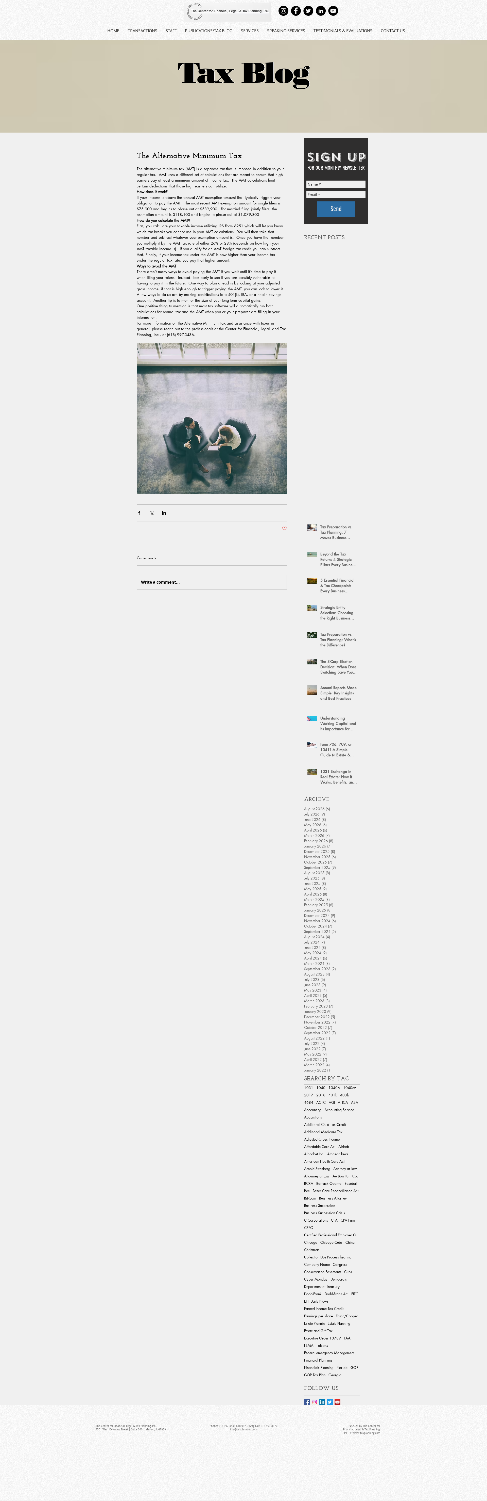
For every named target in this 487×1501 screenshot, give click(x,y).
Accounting (312, 1110)
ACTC (321, 1102)
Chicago (310, 1242)
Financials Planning (319, 1367)
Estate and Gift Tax (318, 1331)
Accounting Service (339, 1110)
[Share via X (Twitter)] (151, 512)
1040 (320, 1087)
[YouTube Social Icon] (337, 1402)
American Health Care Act (324, 1161)
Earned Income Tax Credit (323, 1308)
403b (344, 1095)
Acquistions (313, 1117)
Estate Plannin (314, 1323)
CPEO (308, 1227)
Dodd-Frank (313, 1294)
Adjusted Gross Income (322, 1139)
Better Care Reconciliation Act (335, 1191)
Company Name (317, 1264)
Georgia (334, 1375)
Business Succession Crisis (324, 1213)
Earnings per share (318, 1316)
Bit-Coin (310, 1198)
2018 (320, 1095)
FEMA (309, 1345)
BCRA (308, 1183)
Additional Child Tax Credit (325, 1124)
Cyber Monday (315, 1279)
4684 (308, 1102)
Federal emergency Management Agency (332, 1353)
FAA (347, 1338)
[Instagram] (283, 11)
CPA (334, 1220)
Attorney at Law (345, 1169)
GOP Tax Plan (314, 1375)
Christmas (311, 1250)
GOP (354, 1367)
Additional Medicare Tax (323, 1132)
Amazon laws (337, 1154)
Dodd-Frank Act (336, 1294)
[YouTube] (333, 11)
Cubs (348, 1272)
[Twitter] (308, 11)
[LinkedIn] (321, 11)
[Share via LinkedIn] (164, 512)
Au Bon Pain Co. (345, 1176)
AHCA (343, 1102)
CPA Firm (348, 1220)
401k (332, 1095)
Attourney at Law (316, 1176)
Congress (340, 1264)
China (350, 1242)
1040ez (349, 1087)
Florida (342, 1367)
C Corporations (316, 1220)
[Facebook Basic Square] (307, 1402)
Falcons (322, 1345)
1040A (334, 1087)
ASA (354, 1102)
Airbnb (343, 1146)
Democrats (339, 1279)
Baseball (350, 1183)
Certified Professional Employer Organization (332, 1235)
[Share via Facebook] (139, 512)
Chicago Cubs (331, 1242)
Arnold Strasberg (317, 1169)
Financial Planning (318, 1360)
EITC (354, 1294)
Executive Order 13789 (322, 1338)
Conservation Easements (322, 1272)
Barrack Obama (328, 1183)
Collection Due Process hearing (328, 1257)
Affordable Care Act (319, 1146)
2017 (308, 1095)
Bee (307, 1191)
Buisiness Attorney (333, 1198)
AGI (332, 1102)
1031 (308, 1087)
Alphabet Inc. (314, 1154)
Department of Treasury (322, 1286)
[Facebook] (296, 11)
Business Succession (319, 1205)
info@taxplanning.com (243, 1429)
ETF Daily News (316, 1301)
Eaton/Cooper (347, 1316)
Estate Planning (339, 1323)
